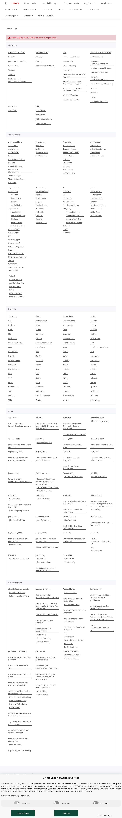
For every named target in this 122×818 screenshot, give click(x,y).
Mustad (93, 369)
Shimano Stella (15, 545)
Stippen (66, 166)
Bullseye (93, 321)
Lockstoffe (40, 212)
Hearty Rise (12, 351)
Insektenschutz (96, 198)
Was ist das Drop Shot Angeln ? (72, 458)
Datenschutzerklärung (10, 795)
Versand (11, 70)
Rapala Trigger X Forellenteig (47, 547)
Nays (10, 373)
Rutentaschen (16, 222)
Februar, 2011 (96, 495)
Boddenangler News (16, 52)
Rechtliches (40, 651)
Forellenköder (41, 205)
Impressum (67, 70)
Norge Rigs (67, 208)
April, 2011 (67, 495)
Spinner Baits (41, 222)
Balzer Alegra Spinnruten (19, 510)
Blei (9, 236)
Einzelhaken (16, 198)
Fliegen (38, 202)
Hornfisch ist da (43, 499)
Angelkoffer (15, 212)
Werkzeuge (12, 264)
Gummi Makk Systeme (75, 215)
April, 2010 (40, 555)
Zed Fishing (95, 400)
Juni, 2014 (40, 439)
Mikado (93, 365)
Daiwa (38, 329)
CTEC (10, 329)
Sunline (11, 395)
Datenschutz (68, 61)
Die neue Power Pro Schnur (47, 487)
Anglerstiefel (13, 152)
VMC (10, 400)
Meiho (38, 365)
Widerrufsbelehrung (71, 99)
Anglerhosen (13, 149)
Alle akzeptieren (23, 813)
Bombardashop (69, 321)
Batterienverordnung (71, 57)
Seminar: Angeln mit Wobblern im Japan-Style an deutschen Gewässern (101, 503)
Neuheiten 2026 (15, 279)
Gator (65, 347)
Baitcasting (95, 509)
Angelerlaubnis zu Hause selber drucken (100, 458)
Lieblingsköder (14, 360)
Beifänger (67, 191)
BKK (10, 321)
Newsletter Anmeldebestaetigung (99, 78)
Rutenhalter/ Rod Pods (17, 257)
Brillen (11, 156)
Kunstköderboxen (18, 215)
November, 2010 (69, 516)
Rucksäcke (15, 219)
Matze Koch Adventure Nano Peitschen (19, 446)
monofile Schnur (97, 156)
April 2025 (67, 417)
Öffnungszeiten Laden (17, 61)
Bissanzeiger (13, 233)
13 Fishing (12, 316)
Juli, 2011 (94, 473)
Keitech (11, 356)
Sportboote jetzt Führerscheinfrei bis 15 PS (18, 480)
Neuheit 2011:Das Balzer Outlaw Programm (73, 527)
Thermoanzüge (14, 175)
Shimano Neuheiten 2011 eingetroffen (18, 540)
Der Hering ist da (43, 562)
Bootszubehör (96, 191)
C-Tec (38, 325)
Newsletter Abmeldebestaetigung (99, 62)
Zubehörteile (13, 271)
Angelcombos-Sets (16, 283)
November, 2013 (97, 439)
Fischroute (12, 338)
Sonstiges (97, 195)
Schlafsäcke (95, 212)
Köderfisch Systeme (16, 246)
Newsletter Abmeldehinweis (101, 68)
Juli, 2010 (66, 533)
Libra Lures (94, 356)
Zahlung (11, 74)
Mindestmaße (69, 562)
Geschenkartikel (15, 293)
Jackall (65, 351)
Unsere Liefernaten (71, 651)
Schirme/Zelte (96, 208)
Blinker (38, 195)
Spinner (39, 219)
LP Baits (66, 360)
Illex (37, 351)
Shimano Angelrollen (99, 421)
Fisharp (39, 338)
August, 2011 (68, 473)
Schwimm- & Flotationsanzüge (15, 171)
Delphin (93, 329)
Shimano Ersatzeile (17, 297)
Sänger (93, 382)
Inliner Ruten (68, 156)
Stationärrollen (42, 152)
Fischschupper (14, 239)
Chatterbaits (41, 198)
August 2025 (13, 417)
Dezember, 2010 (42, 516)
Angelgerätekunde (43, 589)
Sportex (93, 387)
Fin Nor (93, 334)
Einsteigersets (14, 286)
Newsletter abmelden (99, 72)
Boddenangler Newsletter (100, 52)
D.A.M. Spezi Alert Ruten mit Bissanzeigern (19, 505)
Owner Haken (14, 499)
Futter (11, 290)
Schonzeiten (69, 558)
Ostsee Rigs (67, 226)
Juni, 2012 (67, 452)
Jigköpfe (14, 202)
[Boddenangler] (6, 3)
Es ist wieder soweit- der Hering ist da (73, 510)
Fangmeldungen (69, 589)
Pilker (65, 229)
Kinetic (38, 356)
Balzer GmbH (68, 316)
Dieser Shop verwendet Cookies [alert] (61, 777)
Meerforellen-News (17, 520)
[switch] (17, 802)
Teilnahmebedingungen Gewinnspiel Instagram (72, 82)
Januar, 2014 (68, 439)
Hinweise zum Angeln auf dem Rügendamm (46, 569)
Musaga (66, 369)
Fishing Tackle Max (15, 343)
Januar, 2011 (13, 516)
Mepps (66, 365)
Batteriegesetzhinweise (45, 65)
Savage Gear (13, 387)
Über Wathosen (70, 520)
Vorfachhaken (16, 205)
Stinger (11, 260)
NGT (37, 373)
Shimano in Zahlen (44, 442)
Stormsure (40, 391)
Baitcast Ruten (69, 145)
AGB (64, 52)
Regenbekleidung (15, 166)
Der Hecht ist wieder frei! (19, 558)
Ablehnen (66, 813)
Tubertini (94, 395)
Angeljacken (13, 145)
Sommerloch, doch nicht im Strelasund (74, 540)
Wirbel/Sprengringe (16, 267)
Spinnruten (67, 163)
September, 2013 (15, 452)
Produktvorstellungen (17, 651)
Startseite (94, 93)
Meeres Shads (68, 202)
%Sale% (12, 276)
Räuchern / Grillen (97, 205)
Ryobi (65, 382)
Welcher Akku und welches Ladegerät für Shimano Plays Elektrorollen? (47, 426)
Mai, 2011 (39, 495)
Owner (38, 378)
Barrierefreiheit (42, 52)
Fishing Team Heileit (44, 343)
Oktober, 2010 (96, 516)
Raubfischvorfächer (16, 253)
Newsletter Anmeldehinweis (101, 84)
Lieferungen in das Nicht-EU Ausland (74, 75)
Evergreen (67, 334)
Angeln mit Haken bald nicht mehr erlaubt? (74, 502)
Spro (10, 391)
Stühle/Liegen (95, 215)
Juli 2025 (39, 417)
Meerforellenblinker (71, 205)
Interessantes (95, 589)
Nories (93, 373)
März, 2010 (67, 555)
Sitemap (39, 57)
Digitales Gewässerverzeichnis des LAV (100, 541)
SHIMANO (40, 387)
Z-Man (65, 400)
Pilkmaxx (93, 378)
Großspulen (95, 152)
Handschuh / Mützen (16, 159)
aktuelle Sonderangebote (18, 589)
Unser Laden (13, 65)
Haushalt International (99, 347)
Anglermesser (13, 229)
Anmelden (12, 106)
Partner (39, 61)
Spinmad (66, 387)
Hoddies (11, 163)
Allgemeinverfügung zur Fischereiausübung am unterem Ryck (45, 481)
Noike (65, 373)
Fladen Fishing (69, 343)
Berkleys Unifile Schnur (73, 476)
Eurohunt (39, 334)
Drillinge (14, 195)
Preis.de (93, 88)
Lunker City (94, 360)
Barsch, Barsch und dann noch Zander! (46, 540)
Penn (65, 378)
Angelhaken (13, 191)
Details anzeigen (104, 815)
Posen (10, 250)
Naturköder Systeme (74, 222)
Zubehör (66, 233)
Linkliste (11, 57)
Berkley (93, 316)
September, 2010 (15, 533)
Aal (92, 547)
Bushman (12, 325)
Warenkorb (12, 110)
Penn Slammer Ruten (45, 491)
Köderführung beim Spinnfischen (71, 467)
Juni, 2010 (94, 533)
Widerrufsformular (70, 95)
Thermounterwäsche (16, 179)
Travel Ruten (68, 170)
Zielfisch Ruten (69, 173)
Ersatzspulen (41, 156)
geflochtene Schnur (98, 149)
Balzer (38, 316)
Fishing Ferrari (69, 338)
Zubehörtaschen (17, 226)
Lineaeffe (39, 360)
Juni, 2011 (12, 495)
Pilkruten (66, 159)
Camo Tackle (68, 325)
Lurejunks (12, 365)
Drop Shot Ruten (69, 149)
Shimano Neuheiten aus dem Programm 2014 (18, 458)
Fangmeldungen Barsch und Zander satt (101, 523)
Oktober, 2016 (14, 439)
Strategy (66, 391)
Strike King (94, 391)
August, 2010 (41, 533)
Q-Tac (10, 382)
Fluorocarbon (95, 145)
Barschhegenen (42, 191)
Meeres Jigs (67, 198)
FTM (92, 343)
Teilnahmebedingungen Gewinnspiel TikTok (72, 89)
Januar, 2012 (13, 473)
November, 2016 (97, 417)
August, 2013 (41, 452)
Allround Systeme (73, 212)
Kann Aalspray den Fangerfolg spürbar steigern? (19, 424)
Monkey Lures (13, 369)
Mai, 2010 (12, 555)
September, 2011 (42, 473)
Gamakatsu (40, 347)
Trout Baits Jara (69, 395)
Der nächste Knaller (99, 476)
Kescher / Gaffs (14, 243)
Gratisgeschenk (96, 57)
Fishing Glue (95, 338)
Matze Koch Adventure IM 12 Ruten (101, 446)
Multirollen (40, 149)
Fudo (10, 347)
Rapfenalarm (96, 551)
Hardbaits (40, 208)
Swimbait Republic (43, 395)
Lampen (93, 202)
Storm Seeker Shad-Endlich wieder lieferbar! (46, 458)
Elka (10, 334)
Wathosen (12, 182)
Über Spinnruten (43, 520)
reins (38, 382)
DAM (65, 329)
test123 (93, 97)
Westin (38, 400)
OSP (10, 378)
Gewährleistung (69, 65)
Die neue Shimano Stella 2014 (73, 446)
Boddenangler (41, 321)
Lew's (65, 356)
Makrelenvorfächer (73, 219)
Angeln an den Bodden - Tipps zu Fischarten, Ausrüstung (72, 426)
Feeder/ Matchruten (71, 152)
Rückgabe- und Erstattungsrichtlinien (17, 80)
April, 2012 (94, 452)
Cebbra (93, 325)
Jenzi (92, 351)
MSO (38, 369)
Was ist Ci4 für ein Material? (74, 434)
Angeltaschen (13, 208)
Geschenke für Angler (99, 101)
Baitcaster (40, 145)
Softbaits (39, 215)
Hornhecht (41, 558)
